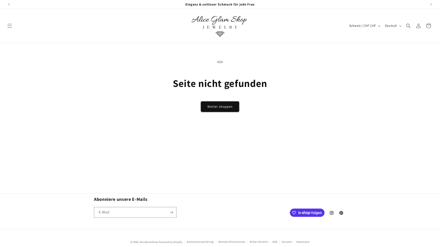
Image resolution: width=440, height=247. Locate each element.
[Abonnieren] (171, 212)
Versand (287, 241)
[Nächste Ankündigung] (431, 4)
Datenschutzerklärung (200, 241)
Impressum (302, 241)
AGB (274, 241)
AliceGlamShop (149, 242)
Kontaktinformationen (231, 241)
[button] (10, 26)
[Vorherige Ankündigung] (9, 4)
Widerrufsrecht (259, 241)
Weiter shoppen (220, 106)
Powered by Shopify (170, 242)
